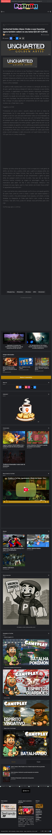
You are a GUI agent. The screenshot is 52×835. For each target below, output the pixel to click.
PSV (35, 292)
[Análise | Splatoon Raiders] (38, 540)
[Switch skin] (48, 12)
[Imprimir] (23, 38)
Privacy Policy (31, 834)
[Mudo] (45, 501)
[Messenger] (17, 38)
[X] (14, 38)
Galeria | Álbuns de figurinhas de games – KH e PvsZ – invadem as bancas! (42, 368)
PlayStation (20, 292)
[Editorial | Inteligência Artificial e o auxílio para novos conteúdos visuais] (39, 806)
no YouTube (24, 816)
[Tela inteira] (47, 501)
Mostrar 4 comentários (26, 377)
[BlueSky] (34, 387)
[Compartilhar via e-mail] (20, 38)
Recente (13, 761)
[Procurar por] (50, 12)
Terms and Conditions (22, 834)
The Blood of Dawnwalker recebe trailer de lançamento (22, 777)
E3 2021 (8, 24)
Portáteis (28, 292)
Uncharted (41, 292)
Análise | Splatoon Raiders (34, 548)
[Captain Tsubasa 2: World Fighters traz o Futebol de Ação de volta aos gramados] (14, 437)
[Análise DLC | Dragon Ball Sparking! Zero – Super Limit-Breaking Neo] (14, 540)
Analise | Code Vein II (8, 567)
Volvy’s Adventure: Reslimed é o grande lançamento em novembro (25, 772)
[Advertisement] (26, 17)
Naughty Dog (11, 292)
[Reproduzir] (4, 501)
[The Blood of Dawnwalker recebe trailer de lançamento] (14, 456)
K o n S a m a (7, 34)
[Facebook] (11, 38)
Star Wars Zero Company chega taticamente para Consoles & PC (24, 1)
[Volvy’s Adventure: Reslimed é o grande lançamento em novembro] (38, 437)
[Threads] (32, 387)
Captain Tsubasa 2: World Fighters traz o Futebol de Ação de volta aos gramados (28, 766)
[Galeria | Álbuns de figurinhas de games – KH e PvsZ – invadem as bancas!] (42, 362)
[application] (26, 490)
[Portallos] (26, 6)
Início (5, 24)
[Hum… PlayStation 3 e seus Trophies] (26, 362)
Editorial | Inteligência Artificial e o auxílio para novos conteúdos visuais (39, 814)
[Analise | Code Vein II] (14, 560)
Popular (38, 761)
